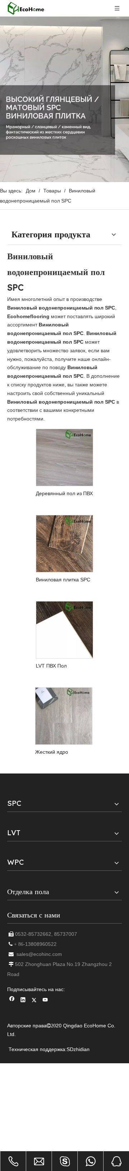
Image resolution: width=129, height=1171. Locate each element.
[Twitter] (34, 1000)
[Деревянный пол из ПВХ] (64, 457)
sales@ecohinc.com (39, 954)
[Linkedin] (23, 1000)
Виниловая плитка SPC (63, 579)
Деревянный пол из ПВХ (64, 493)
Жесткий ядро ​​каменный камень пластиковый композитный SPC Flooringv (56, 752)
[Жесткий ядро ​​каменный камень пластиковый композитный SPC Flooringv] (63, 716)
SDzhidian (78, 1049)
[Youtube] (45, 1000)
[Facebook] (12, 1000)
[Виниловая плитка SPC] (64, 543)
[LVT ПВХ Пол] (64, 629)
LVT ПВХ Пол (51, 666)
